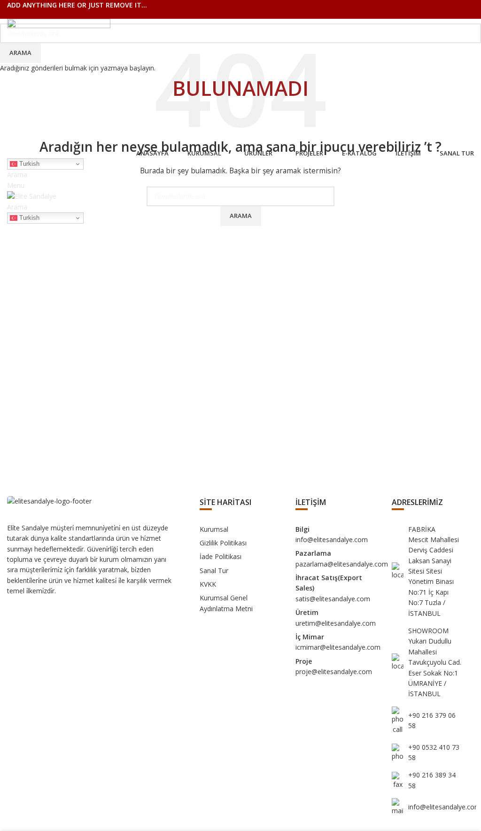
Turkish (28, 163)
